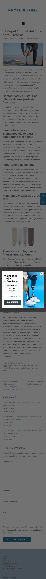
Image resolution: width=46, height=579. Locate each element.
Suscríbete (12, 302)
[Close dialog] (41, 273)
